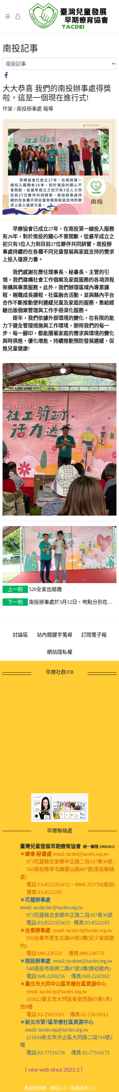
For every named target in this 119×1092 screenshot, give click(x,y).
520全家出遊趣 (35, 589)
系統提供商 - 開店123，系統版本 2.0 (59, 1088)
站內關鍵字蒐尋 (54, 635)
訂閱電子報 (94, 635)
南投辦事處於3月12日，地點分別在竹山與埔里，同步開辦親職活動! (58, 602)
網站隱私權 (59, 652)
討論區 (20, 635)
